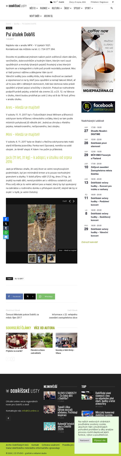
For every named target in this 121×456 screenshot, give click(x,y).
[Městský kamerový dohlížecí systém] (87, 415)
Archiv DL (48, 16)
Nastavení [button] (84, 440)
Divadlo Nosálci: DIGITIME (99, 132)
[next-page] (12, 359)
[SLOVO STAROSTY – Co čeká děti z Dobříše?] (49, 395)
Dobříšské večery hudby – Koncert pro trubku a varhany (101, 186)
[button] (111, 8)
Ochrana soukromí (50, 445)
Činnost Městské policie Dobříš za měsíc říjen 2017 (22, 316)
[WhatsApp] (6, 232)
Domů (8, 23)
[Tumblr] (6, 228)
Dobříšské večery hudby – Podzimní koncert (100, 201)
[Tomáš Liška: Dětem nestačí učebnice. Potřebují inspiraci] (49, 409)
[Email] (6, 237)
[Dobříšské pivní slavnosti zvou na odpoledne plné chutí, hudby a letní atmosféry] (87, 395)
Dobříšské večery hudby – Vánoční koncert (99, 232)
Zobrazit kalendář (89, 241)
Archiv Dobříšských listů (17, 445)
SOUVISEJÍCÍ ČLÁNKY (18, 328)
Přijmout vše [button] (100, 440)
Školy (66, 8)
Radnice (43, 8)
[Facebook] (113, 2)
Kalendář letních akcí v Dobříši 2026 (66, 426)
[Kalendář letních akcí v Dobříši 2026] (49, 426)
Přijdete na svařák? (14, 351)
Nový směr (34, 16)
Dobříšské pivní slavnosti (99, 144)
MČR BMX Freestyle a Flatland (101, 156)
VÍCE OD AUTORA (44, 328)
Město (33, 8)
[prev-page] (8, 359)
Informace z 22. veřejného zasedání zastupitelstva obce (63, 316)
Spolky (77, 8)
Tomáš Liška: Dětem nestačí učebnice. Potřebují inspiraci (67, 411)
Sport (88, 8)
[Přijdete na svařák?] (17, 341)
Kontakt (35, 445)
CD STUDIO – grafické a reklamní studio (30, 453)
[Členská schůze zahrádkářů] (41, 340)
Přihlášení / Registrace (99, 2)
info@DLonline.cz (30, 410)
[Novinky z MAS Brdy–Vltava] (66, 340)
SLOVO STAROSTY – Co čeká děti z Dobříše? (67, 395)
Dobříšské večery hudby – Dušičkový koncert (100, 217)
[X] (6, 223)
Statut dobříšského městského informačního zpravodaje (33, 448)
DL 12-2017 (19, 278)
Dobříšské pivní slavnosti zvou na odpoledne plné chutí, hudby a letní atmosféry (105, 398)
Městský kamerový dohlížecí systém (104, 413)
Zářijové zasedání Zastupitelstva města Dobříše (101, 170)
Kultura (56, 8)
